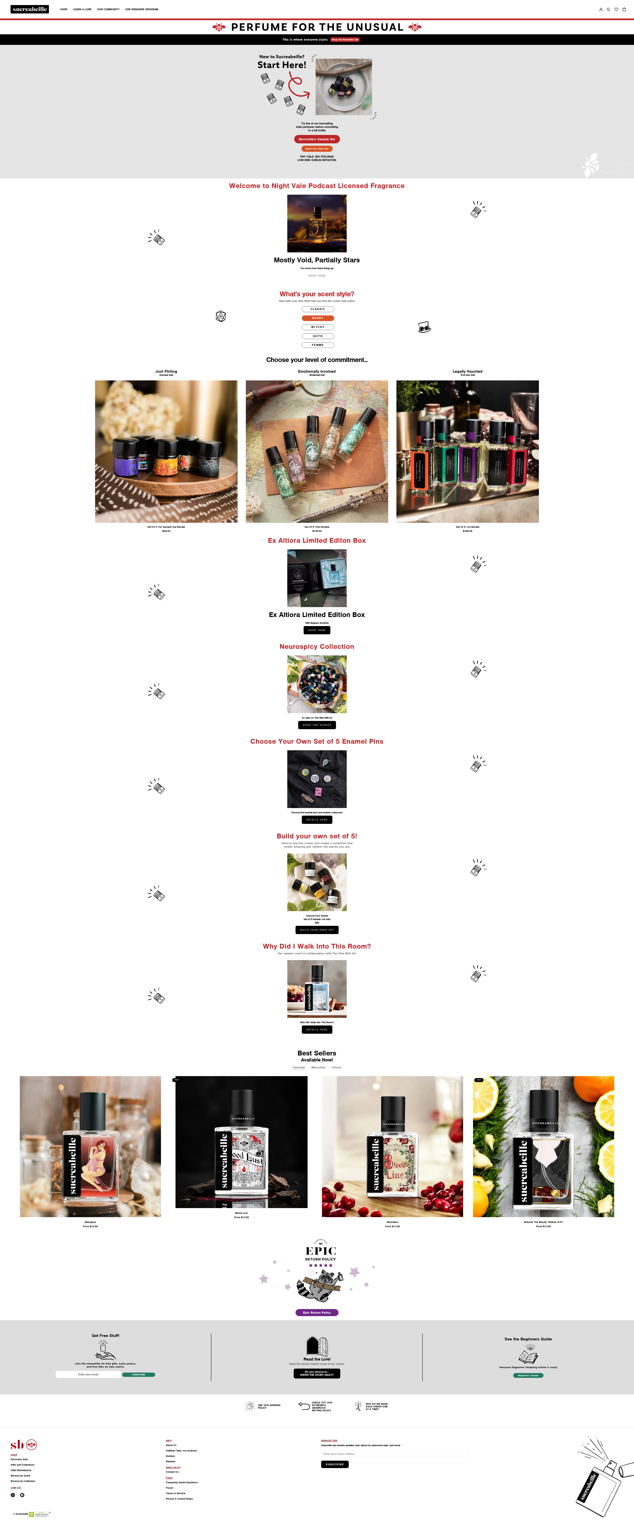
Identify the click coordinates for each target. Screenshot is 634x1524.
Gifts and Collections (23, 1464)
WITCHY (318, 327)
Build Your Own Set (317, 148)
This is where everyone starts (305, 39)
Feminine (299, 1067)
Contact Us (172, 1472)
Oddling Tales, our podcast (181, 1450)
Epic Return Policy (317, 1312)
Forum (169, 1488)
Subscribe (138, 1374)
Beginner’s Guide (528, 1375)
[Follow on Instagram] (13, 1495)
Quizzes (170, 1456)
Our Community (108, 9)
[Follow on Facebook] (22, 1495)
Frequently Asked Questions (182, 1482)
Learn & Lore (82, 9)
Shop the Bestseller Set (345, 39)
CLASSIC (318, 309)
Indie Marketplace (21, 1470)
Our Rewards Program (141, 9)
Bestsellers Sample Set (317, 139)
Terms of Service (175, 1493)
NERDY (318, 318)
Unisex (336, 1067)
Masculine (318, 1067)
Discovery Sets (19, 1459)
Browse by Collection (23, 1481)
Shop (63, 9)
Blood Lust (241, 1213)
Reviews (171, 1461)
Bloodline (392, 1222)
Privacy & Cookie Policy (179, 1498)
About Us (171, 1445)
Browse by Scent (20, 1475)
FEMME (318, 345)
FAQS (169, 1478)
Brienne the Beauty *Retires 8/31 (543, 1222)
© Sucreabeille (20, 1514)
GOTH (318, 336)
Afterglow (90, 1222)
